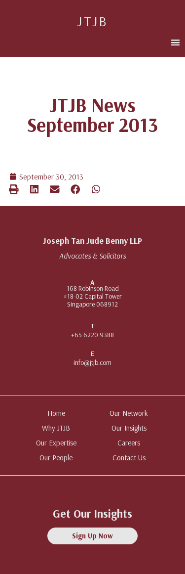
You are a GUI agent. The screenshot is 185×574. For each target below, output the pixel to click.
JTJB (92, 21)
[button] (175, 42)
